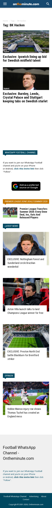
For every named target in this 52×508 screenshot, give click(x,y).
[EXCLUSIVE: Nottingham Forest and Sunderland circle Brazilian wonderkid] (26, 248)
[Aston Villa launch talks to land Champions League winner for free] (26, 294)
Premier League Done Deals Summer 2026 (26, 201)
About (43, 496)
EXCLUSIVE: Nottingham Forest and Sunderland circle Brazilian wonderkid (26, 263)
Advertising (33, 496)
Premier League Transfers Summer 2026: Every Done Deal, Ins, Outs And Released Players (33, 213)
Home (5, 21)
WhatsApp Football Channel (20, 152)
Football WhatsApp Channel (15, 496)
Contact (26, 499)
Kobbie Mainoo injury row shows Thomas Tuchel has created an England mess (24, 412)
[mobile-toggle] (5, 4)
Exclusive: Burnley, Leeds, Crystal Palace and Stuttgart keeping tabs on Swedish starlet (25, 97)
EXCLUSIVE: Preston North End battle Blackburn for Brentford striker (24, 355)
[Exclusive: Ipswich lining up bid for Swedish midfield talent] (26, 41)
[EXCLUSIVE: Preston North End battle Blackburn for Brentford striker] (26, 341)
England (6, 51)
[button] (48, 4)
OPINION (9, 375)
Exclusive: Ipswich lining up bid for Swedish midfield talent (25, 58)
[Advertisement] (26, 12)
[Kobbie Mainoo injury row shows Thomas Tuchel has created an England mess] (26, 398)
